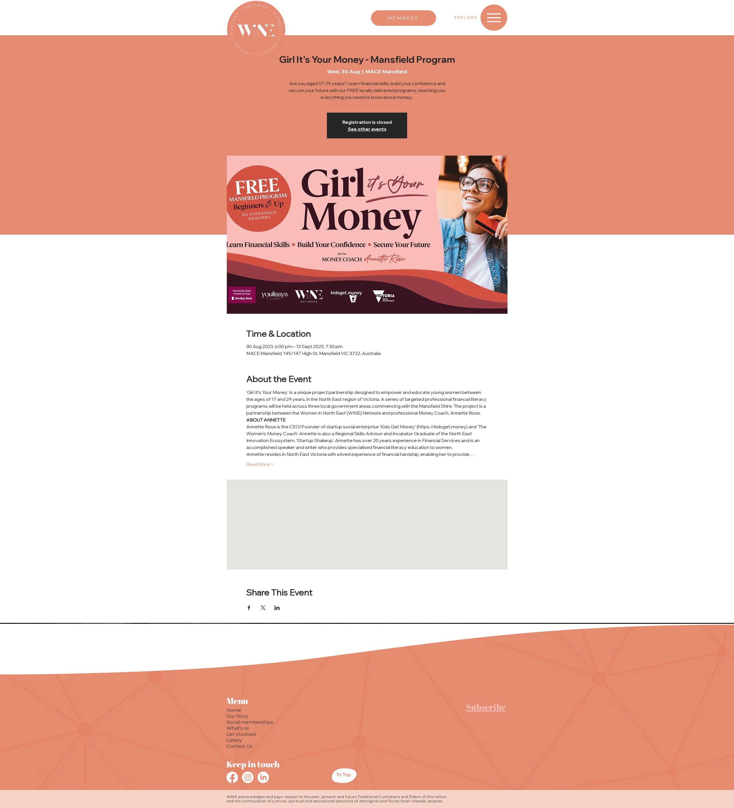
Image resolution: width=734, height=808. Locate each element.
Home (234, 710)
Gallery (234, 740)
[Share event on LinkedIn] (277, 607)
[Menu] (494, 18)
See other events (367, 129)
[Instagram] (247, 777)
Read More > (260, 464)
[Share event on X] (263, 607)
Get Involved (241, 734)
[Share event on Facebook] (249, 607)
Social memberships (250, 722)
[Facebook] (232, 777)
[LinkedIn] (263, 777)
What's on (238, 728)
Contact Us (239, 746)
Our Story (237, 716)
